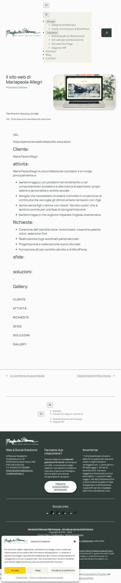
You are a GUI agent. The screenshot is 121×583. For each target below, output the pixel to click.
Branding (25, 113)
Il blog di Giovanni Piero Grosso (94, 375)
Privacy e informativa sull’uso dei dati (46, 577)
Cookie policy (57, 535)
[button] (74, 541)
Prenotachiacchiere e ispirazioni (60, 486)
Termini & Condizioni (74, 535)
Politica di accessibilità (80, 578)
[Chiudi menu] (46, 14)
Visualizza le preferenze (63, 570)
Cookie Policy (22, 577)
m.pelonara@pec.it (15, 473)
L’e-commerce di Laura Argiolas (27, 375)
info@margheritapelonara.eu (19, 470)
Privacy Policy (44, 535)
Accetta (15, 570)
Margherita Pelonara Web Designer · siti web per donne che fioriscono (60, 529)
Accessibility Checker (94, 574)
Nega (37, 570)
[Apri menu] (46, 5)
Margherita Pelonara (17, 87)
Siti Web (35, 113)
